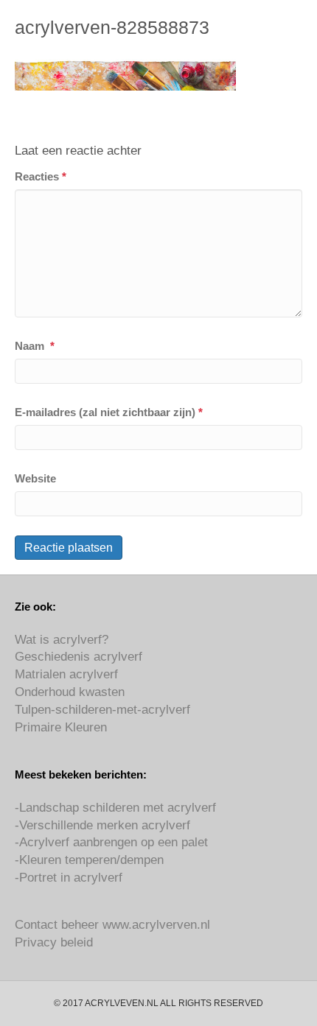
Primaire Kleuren (61, 727)
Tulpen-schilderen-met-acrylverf (102, 710)
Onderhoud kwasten (70, 692)
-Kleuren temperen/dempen (89, 860)
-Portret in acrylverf (68, 878)
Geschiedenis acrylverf (78, 657)
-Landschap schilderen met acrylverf (115, 808)
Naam (35, 346)
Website (35, 478)
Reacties (40, 176)
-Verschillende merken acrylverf (102, 825)
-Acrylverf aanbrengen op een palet (111, 842)
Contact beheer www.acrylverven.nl (112, 925)
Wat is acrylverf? (61, 640)
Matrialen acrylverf (66, 674)
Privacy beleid (54, 942)
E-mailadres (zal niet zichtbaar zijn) (109, 412)
